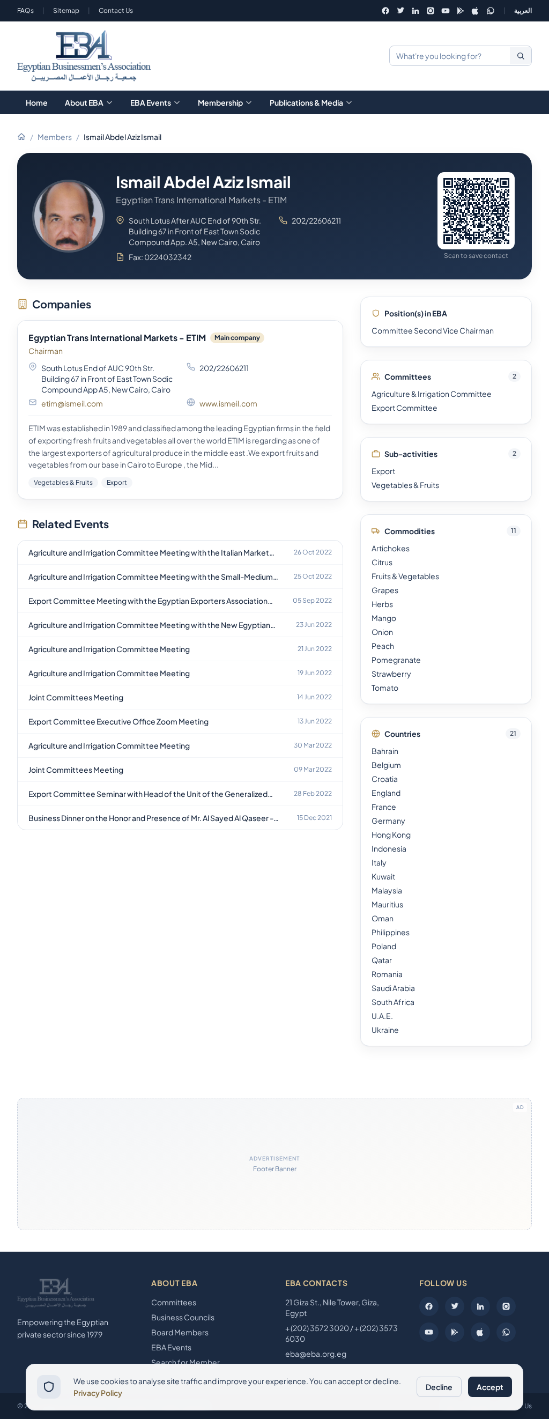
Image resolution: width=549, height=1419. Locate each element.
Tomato (385, 687)
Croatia (385, 779)
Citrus (382, 562)
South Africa (393, 1002)
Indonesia (389, 848)
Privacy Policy (97, 1393)
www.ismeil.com (228, 403)
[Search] (520, 55)
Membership (220, 102)
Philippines (391, 932)
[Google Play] (460, 10)
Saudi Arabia (393, 988)
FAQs (25, 10)
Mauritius (387, 904)
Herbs (382, 604)
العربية (523, 10)
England (386, 792)
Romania (387, 974)
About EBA (84, 102)
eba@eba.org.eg (315, 1353)
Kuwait (383, 876)
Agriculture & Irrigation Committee (432, 393)
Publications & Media (306, 102)
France (384, 806)
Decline (439, 1387)
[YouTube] (445, 10)
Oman (383, 918)
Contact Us (116, 10)
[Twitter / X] (400, 10)
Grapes (385, 590)
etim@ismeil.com (72, 403)
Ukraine (385, 1029)
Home (37, 102)
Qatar (382, 960)
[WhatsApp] (490, 10)
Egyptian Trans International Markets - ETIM (117, 337)
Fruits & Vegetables (405, 576)
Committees (173, 1302)
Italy (379, 862)
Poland (384, 946)
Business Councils (182, 1317)
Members (55, 137)
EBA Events (150, 102)
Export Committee (404, 407)
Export (383, 471)
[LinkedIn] (415, 10)
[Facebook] (385, 10)
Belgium (386, 765)
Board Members (180, 1332)
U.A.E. (382, 1016)
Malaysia (387, 890)
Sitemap (66, 10)
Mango (384, 618)
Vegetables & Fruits (405, 485)
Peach (383, 646)
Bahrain (385, 751)
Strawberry (391, 673)
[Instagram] (430, 10)
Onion (382, 632)
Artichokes (391, 548)
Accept (490, 1387)
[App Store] (475, 10)
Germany (388, 820)
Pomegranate (396, 659)
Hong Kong (391, 834)
